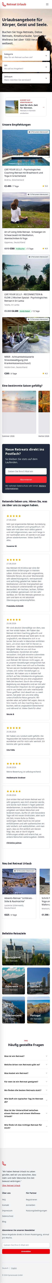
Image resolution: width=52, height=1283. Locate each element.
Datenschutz (7, 1216)
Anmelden (30, 1205)
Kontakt (5, 1205)
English (14, 1268)
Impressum (7, 1210)
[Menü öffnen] (47, 4)
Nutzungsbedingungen (36, 1210)
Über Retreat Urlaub (11, 1185)
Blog (4, 1221)
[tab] (18, 164)
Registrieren (31, 1199)
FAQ (4, 1199)
